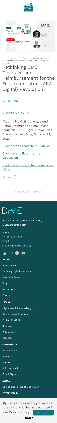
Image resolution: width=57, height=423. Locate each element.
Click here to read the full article (26, 146)
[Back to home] (28, 7)
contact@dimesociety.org (16, 245)
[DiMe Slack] (17, 253)
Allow (43, 412)
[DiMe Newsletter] (11, 253)
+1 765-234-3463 (12, 236)
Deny (29, 417)
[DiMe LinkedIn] (4, 253)
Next (36, 191)
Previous (23, 191)
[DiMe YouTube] (23, 253)
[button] (4, 7)
